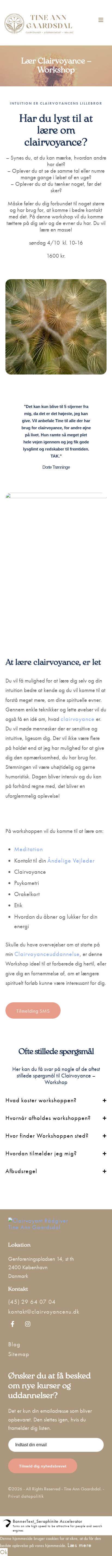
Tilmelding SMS (33, 1011)
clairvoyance (78, 719)
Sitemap (18, 1354)
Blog (14, 1344)
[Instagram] (28, 1324)
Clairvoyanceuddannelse (47, 954)
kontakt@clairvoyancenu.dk (43, 1312)
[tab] (56, 1103)
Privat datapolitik (26, 1496)
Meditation (28, 849)
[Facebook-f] (12, 1324)
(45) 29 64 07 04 (32, 1302)
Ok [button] (4, 1552)
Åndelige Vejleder (71, 860)
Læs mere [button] (79, 1545)
